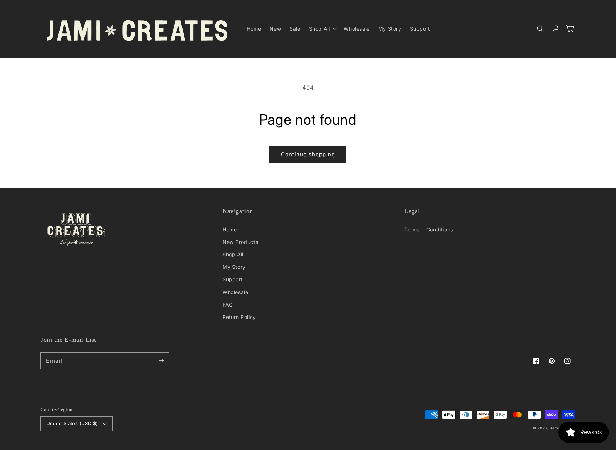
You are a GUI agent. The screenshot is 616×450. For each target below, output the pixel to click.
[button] (322, 28)
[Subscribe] (161, 360)
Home (229, 229)
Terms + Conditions (428, 229)
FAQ (227, 305)
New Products (240, 242)
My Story (234, 267)
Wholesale (235, 292)
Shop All (232, 254)
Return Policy (239, 317)
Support (232, 279)
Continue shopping (308, 154)
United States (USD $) (72, 423)
